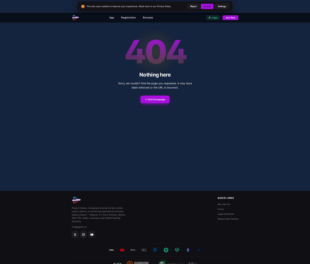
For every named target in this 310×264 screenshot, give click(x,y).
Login (215, 17)
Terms (221, 209)
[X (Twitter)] (75, 234)
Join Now (230, 17)
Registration (128, 17)
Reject (193, 6)
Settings (222, 6)
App (111, 17)
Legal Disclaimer (226, 214)
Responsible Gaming (228, 218)
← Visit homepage (155, 99)
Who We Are (224, 204)
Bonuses (148, 17)
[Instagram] (83, 234)
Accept (207, 6)
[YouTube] (91, 234)
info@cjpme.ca (79, 227)
